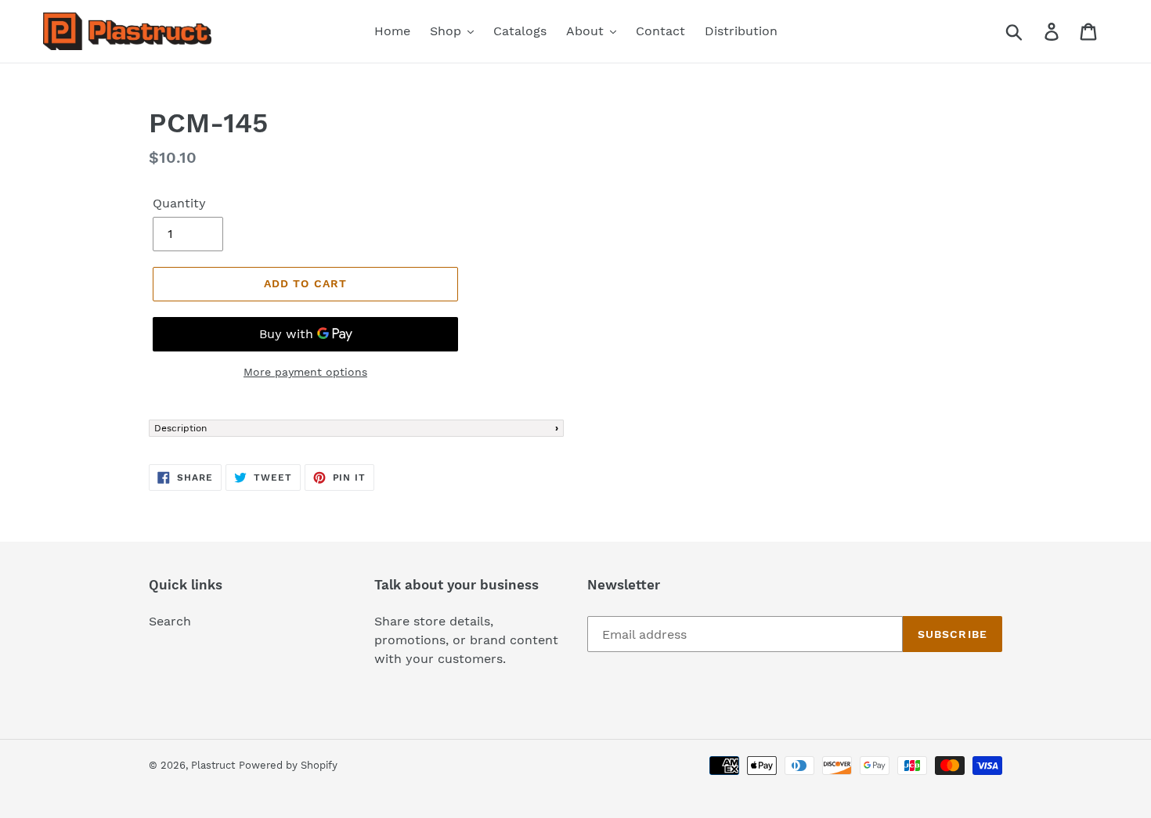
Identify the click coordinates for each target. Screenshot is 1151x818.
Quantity (179, 203)
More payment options (305, 372)
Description (180, 428)
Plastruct (213, 765)
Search (170, 621)
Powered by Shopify (288, 765)
